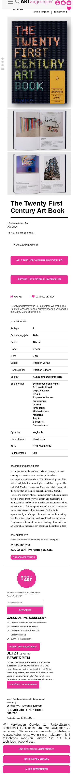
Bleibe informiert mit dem (23, 592)
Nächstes (59, 12)
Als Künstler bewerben (23, 684)
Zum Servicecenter (24, 557)
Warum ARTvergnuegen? (26, 617)
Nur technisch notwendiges (36, 749)
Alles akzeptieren (36, 769)
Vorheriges (42, 12)
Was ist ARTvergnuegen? (23, 647)
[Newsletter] (69, 3)
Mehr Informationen (36, 759)
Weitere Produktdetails (26, 245)
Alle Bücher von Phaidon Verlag (39, 260)
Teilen (17, 297)
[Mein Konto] (57, 3)
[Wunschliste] (69, 8)
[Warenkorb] (63, 3)
